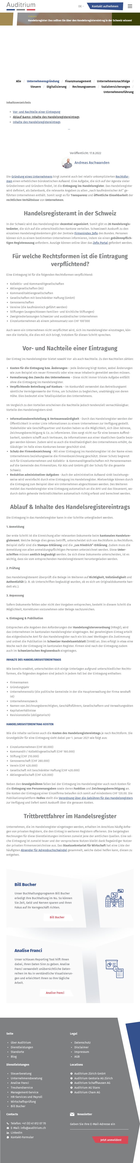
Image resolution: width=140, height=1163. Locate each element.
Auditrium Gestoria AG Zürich (93, 1078)
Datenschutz (82, 1042)
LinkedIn (16, 1132)
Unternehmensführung (119, 92)
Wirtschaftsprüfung (23, 1101)
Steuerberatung (21, 1073)
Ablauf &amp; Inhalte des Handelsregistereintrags (46, 117)
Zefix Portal (100, 242)
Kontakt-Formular (22, 1137)
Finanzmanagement (78, 81)
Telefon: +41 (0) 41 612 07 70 (28, 1123)
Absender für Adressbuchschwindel (44, 850)
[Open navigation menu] (130, 6)
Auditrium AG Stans (87, 1087)
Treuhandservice (22, 1087)
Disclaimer (81, 1047)
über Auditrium (21, 1042)
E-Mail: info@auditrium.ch (28, 1128)
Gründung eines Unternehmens (31, 176)
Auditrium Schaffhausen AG (92, 1083)
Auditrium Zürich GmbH (90, 1073)
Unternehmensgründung (43, 81)
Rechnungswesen (84, 86)
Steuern (35, 86)
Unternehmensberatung (26, 1078)
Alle (18, 81)
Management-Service (24, 1092)
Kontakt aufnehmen (105, 6)
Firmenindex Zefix (86, 233)
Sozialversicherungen (115, 86)
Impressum (81, 1052)
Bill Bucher (18, 1106)
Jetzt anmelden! (110, 1140)
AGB (77, 1056)
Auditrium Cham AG (87, 1092)
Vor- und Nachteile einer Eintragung (36, 111)
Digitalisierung (57, 86)
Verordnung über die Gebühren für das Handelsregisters (96, 798)
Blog (14, 1056)
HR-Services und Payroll (26, 1097)
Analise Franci (20, 1083)
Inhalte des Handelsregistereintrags (36, 122)
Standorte (17, 1052)
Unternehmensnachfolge (113, 81)
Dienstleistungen (22, 1047)
